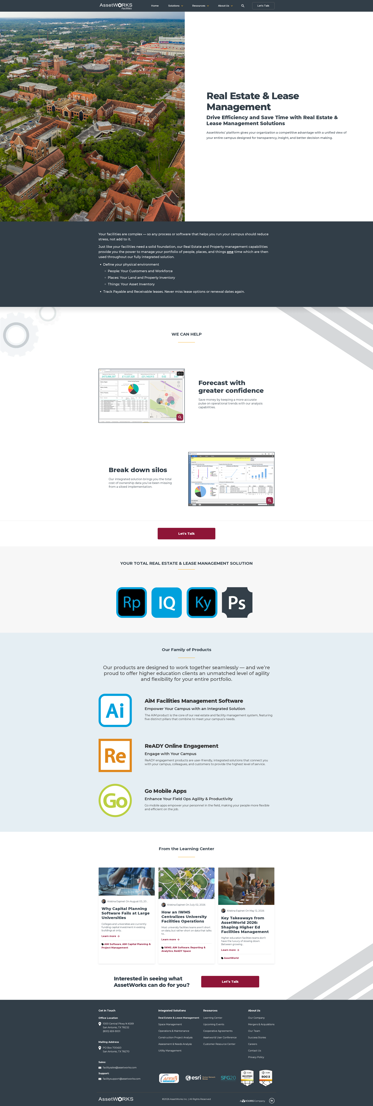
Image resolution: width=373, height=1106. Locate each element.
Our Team (254, 1031)
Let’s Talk (230, 982)
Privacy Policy (256, 1057)
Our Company (256, 1017)
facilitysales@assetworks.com (120, 1067)
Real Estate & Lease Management (178, 1017)
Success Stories (257, 1037)
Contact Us (254, 1050)
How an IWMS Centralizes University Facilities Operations (184, 917)
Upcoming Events (213, 1024)
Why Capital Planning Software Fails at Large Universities (126, 913)
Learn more (111, 936)
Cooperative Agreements (217, 1031)
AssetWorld (231, 958)
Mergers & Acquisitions (261, 1024)
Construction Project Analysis (175, 1037)
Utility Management (170, 1050)
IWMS (167, 947)
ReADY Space (182, 951)
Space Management (170, 1024)
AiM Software (112, 944)
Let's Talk (263, 5)
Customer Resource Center (219, 1044)
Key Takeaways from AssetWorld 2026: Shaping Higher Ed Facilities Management (245, 925)
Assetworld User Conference (220, 1037)
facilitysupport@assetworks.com (121, 1078)
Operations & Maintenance (173, 1031)
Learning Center (212, 1017)
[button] (175, 6)
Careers (252, 1044)
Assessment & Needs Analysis (175, 1044)
